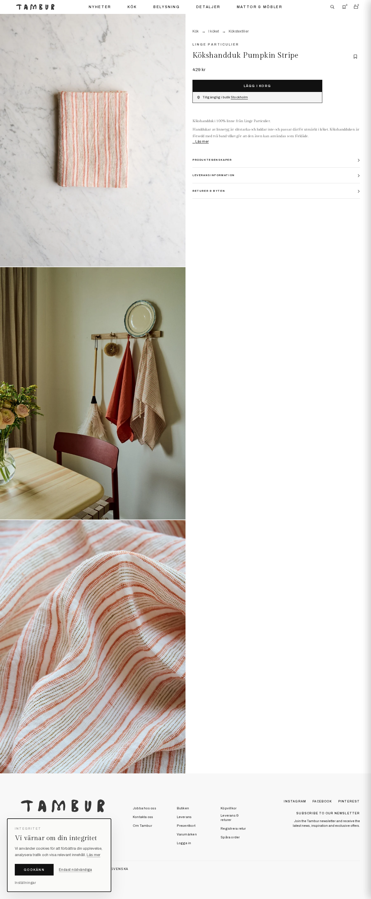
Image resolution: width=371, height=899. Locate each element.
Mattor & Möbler (260, 7)
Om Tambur (142, 825)
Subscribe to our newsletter (328, 813)
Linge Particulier (215, 44)
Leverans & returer (230, 818)
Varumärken (187, 834)
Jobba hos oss (144, 808)
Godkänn (34, 869)
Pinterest (349, 801)
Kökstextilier (239, 31)
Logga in (184, 843)
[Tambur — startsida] (35, 7)
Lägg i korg (257, 86)
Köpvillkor (229, 808)
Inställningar (25, 883)
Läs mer (202, 142)
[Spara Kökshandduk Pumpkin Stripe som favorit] (355, 56)
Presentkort (186, 825)
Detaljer (208, 7)
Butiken (183, 808)
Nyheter (100, 7)
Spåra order (230, 837)
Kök (132, 7)
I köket (213, 31)
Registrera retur (233, 828)
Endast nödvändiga (75, 870)
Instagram (295, 801)
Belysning (166, 7)
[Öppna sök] (332, 7)
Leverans (184, 817)
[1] (93, 140)
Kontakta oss (143, 817)
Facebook (322, 801)
